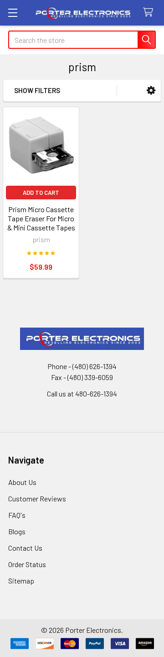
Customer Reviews (37, 498)
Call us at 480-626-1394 (82, 393)
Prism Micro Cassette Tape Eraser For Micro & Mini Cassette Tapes (41, 218)
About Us (22, 482)
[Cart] (150, 12)
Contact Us (25, 547)
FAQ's (17, 515)
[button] (151, 90)
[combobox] (82, 40)
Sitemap (21, 580)
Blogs (17, 531)
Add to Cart (41, 192)
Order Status (27, 564)
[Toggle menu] (12, 12)
